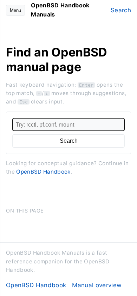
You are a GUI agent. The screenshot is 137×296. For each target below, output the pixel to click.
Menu (15, 10)
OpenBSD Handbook (43, 171)
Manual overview (97, 285)
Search (121, 10)
